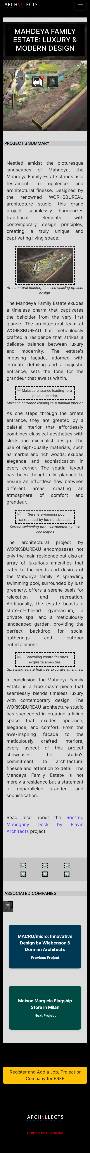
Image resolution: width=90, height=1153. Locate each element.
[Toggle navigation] (80, 6)
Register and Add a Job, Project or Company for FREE (45, 1075)
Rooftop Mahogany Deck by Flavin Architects (45, 824)
